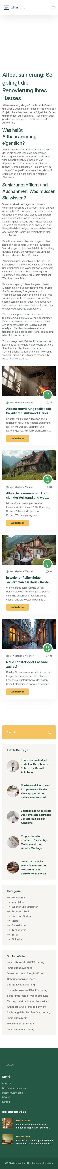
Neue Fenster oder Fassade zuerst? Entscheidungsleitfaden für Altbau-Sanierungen (27, 664)
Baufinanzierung (40, 1012)
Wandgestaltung (38, 995)
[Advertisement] (30, 47)
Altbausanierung (16, 1007)
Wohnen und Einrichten (25, 906)
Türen (15, 934)
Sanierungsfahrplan (18, 1012)
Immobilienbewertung (19, 968)
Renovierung (19, 897)
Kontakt (6, 1102)
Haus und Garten (21, 916)
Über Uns (7, 1083)
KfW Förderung (35, 962)
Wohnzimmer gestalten (20, 1023)
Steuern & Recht (21, 911)
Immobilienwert (37, 1007)
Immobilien (18, 902)
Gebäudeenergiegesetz (21, 979)
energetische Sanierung (21, 984)
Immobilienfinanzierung (20, 1029)
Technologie (19, 930)
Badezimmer (19, 925)
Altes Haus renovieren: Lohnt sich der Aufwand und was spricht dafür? (28, 495)
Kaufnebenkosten (17, 990)
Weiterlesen (17, 438)
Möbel (15, 920)
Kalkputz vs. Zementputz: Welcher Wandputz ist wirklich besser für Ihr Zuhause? (35, 1142)
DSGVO (6, 1097)
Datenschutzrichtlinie (12, 1092)
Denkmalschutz (16, 973)
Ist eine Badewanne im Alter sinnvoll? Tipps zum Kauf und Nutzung (32, 1126)
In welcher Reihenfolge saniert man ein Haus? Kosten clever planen (28, 580)
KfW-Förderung (38, 990)
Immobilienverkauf (38, 1001)
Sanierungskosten (17, 995)
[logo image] (25, 7)
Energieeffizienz (36, 973)
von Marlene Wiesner (21, 402)
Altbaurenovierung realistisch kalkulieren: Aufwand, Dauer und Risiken (28, 411)
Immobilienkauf (16, 962)
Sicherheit (17, 939)
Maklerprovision (16, 1001)
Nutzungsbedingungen (14, 1088)
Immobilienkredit (17, 1018)
